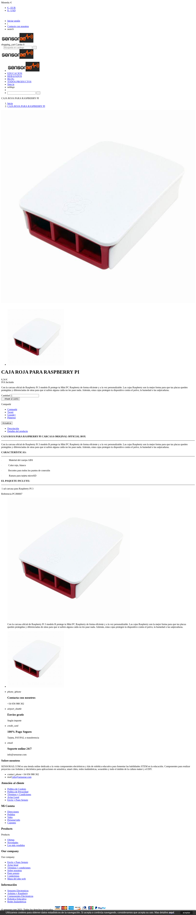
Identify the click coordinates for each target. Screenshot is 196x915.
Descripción (13, 428)
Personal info (13, 820)
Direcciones (13, 811)
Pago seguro (13, 873)
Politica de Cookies (16, 789)
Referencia (6, 494)
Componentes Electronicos (20, 896)
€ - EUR (11, 7)
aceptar (186, 912)
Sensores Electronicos (17, 890)
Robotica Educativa (16, 899)
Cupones (11, 822)
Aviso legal (12, 865)
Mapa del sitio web (16, 878)
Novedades (12, 842)
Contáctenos (13, 876)
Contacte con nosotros (18, 26)
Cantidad (5, 395)
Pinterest (11, 417)
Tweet (10, 412)
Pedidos (11, 814)
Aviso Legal (13, 797)
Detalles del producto (17, 431)
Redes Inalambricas (16, 901)
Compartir (12, 409)
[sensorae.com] (17, 41)
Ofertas (10, 840)
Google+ (11, 415)
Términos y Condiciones (19, 794)
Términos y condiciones (18, 867)
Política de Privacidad (17, 791)
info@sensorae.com (21, 777)
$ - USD (11, 10)
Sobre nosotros (14, 870)
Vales (10, 817)
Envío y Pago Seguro (17, 800)
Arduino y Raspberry (17, 893)
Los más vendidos (16, 845)
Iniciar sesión (13, 21)
